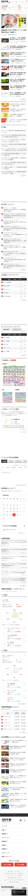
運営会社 (10, 871)
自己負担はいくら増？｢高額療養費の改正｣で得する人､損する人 (18, 38)
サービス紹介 (17, 871)
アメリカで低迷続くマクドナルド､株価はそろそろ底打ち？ (17, 60)
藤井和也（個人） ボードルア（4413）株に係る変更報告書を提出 (13, 542)
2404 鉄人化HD (4, 582)
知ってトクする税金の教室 (21, 42)
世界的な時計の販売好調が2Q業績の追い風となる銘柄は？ (18, 73)
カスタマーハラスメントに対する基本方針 (14, 880)
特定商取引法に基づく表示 (14, 877)
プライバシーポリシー (11, 875)
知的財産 (20, 875)
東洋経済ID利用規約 (14, 882)
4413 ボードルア (5, 545)
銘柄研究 (4, 833)
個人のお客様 (7, 864)
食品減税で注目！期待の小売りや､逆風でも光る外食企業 (18, 53)
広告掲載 (7, 873)
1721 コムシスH (5, 574)
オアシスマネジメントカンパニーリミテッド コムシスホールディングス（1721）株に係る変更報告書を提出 (13, 572)
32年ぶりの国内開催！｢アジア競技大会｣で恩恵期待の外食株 (18, 93)
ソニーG (8, 348)
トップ (3, 826)
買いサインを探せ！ (20, 69)
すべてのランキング (20, 485)
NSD (7, 292)
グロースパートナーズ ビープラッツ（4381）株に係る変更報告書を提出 (13, 557)
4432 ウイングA (5, 567)
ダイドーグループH (10, 529)
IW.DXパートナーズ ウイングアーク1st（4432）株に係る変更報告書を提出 (14, 564)
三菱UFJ (8, 337)
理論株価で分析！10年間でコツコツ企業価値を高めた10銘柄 (13, 31)
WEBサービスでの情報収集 (16, 873)
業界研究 (4, 841)
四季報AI (4, 849)
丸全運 (7, 285)
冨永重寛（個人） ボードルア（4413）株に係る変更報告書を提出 (13, 550)
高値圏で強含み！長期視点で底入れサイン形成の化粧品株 (18, 66)
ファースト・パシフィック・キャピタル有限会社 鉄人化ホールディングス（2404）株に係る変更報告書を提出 (13, 579)
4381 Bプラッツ (5, 560)
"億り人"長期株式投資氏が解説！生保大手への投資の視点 (18, 86)
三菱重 (7, 351)
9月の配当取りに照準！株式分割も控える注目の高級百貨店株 (18, 46)
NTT (7, 344)
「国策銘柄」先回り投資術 (21, 56)
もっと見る (22, 99)
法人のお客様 (20, 864)
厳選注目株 (18, 49)
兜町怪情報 (18, 76)
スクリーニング (6, 837)
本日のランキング (19, 82)
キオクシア (8, 289)
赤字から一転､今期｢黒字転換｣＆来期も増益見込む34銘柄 (18, 80)
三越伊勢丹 (8, 282)
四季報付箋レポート (13, 34)
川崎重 (7, 341)
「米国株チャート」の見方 (21, 63)
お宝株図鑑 (18, 89)
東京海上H (8, 296)
